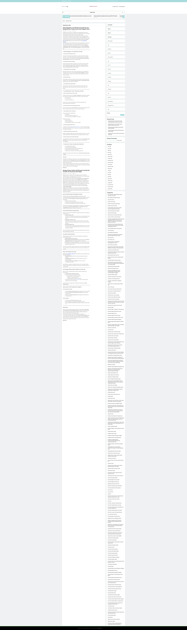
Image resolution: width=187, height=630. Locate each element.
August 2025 (110, 168)
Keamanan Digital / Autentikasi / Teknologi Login (116, 309)
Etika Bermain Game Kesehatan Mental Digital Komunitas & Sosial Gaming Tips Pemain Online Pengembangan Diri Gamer (115, 225)
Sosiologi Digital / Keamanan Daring (114, 516)
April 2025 (109, 176)
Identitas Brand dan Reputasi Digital (113, 266)
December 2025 (110, 160)
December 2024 (110, 184)
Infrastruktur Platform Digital (112, 274)
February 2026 (110, 156)
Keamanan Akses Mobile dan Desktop (114, 297)
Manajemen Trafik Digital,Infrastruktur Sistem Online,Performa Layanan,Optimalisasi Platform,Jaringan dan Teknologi (115, 369)
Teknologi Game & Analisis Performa (114, 579)
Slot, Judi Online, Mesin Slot (112, 514)
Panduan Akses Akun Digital (112, 385)
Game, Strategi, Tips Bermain (112, 244)
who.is (72, 126)
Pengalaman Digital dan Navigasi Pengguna (115, 435)
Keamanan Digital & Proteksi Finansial (114, 315)
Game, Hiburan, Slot (111, 239)
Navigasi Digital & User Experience (113, 374)
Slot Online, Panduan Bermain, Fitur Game (114, 505)
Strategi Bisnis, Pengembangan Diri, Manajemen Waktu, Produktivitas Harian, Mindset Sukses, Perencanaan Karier (115, 525)
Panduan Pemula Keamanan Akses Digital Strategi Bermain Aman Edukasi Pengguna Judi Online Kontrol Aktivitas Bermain (116, 419)
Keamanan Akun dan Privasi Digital (113, 299)
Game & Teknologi (111, 230)
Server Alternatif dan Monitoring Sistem (114, 487)
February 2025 (110, 180)
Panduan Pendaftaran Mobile (112, 426)
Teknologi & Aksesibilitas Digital (113, 537)
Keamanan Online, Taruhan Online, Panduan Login (116, 333)
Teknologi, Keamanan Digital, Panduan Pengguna (116, 598)
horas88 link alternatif (71, 253)
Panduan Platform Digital (112, 431)
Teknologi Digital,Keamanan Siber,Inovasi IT (115, 577)
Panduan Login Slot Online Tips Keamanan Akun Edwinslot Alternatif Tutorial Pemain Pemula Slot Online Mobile (116, 406)
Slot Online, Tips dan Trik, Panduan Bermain (115, 512)
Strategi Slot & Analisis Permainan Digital (114, 528)
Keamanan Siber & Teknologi (112, 337)
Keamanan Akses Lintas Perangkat (113, 295)
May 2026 (109, 150)
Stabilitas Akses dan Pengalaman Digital (114, 518)
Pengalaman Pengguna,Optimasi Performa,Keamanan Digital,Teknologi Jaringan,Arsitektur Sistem (114, 440)
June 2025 (109, 172)
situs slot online (110, 491)
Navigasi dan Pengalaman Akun (113, 372)
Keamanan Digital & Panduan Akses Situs (114, 311)
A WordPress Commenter (112, 140)
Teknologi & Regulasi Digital (112, 559)
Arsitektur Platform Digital (112, 212)
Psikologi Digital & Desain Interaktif (113, 479)
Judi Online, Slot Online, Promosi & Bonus (114, 276)
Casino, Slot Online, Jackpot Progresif (114, 216)
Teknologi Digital (110, 566)
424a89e (65, 30)
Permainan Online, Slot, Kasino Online (114, 468)
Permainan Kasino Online (112, 458)
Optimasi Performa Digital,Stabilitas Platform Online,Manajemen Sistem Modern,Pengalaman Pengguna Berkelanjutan (115, 382)
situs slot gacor (110, 57)
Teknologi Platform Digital (112, 590)
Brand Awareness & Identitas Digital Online (115, 214)
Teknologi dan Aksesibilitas (112, 564)
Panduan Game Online (111, 398)
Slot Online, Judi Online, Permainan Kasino (115, 503)
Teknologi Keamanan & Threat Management (115, 586)
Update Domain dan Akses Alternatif (114, 619)
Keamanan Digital (111, 307)
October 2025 (110, 164)
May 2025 (109, 174)
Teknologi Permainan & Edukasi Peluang (114, 588)
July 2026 (109, 146)
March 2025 (110, 178)
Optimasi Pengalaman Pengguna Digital (114, 378)
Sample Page (92, 12)
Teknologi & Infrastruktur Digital (113, 545)
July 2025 (109, 170)
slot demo (109, 89)
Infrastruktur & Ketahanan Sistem (113, 268)
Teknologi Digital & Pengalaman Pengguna (115, 572)
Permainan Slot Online (111, 470)
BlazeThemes (100, 628)
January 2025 (110, 182)
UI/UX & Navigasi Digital (112, 615)
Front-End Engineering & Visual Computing (115, 228)
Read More (64, 167)
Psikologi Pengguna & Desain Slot (113, 481)
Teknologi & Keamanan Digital (113, 549)
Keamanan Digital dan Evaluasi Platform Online (115, 317)
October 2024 (110, 188)
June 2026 (109, 148)
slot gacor (109, 73)
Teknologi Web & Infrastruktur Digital (114, 594)
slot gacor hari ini (111, 105)
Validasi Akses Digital (111, 621)
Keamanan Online (110, 329)
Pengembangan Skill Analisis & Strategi (114, 451)
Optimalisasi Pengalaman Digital (113, 376)
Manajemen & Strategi (111, 364)
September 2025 (110, 166)
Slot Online (109, 501)
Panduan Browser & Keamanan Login (114, 394)
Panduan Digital (110, 396)
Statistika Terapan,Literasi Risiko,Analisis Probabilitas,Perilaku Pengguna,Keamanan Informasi (114, 521)
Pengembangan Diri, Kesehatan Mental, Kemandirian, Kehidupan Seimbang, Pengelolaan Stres (115, 448)
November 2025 (110, 162)
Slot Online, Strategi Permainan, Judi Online (115, 510)
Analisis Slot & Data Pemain (112, 205)
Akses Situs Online (111, 199)
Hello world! (120, 140)
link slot (109, 53)
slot (108, 61)
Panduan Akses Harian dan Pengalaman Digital (115, 387)
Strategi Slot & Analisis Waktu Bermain (114, 530)
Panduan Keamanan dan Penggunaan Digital (115, 403)
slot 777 (109, 65)
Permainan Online (111, 463)
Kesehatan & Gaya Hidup (112, 350)
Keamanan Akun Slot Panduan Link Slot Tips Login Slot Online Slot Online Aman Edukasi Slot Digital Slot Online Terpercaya (116, 302)
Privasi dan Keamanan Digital (112, 477)
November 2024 (110, 186)
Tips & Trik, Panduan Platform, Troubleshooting (115, 600)
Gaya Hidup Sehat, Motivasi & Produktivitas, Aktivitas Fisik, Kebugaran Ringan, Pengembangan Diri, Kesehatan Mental (116, 263)
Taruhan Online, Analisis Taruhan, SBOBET (114, 535)
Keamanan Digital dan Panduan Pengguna (114, 319)
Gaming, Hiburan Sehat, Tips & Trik (113, 255)
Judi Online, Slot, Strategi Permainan (114, 278)
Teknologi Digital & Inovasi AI (112, 570)
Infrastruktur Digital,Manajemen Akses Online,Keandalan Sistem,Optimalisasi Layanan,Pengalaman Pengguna (114, 271)
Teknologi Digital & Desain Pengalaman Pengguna (116, 568)
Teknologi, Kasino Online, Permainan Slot (114, 596)
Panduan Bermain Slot (111, 392)
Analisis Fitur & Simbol (111, 201)
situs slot (109, 69)
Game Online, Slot (111, 237)
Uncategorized (110, 617)
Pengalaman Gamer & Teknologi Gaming (114, 437)
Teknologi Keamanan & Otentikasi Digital (114, 584)
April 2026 (109, 152)
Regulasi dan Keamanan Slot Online (113, 483)
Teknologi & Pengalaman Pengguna (113, 557)
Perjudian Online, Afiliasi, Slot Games (114, 453)
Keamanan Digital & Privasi (112, 313)
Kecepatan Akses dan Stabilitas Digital (114, 348)
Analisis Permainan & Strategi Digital (114, 203)
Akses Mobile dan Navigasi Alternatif (114, 197)
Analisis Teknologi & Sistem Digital (113, 210)
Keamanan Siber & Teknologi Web (113, 339)
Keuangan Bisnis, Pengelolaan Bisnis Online (115, 355)
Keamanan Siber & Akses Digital (113, 335)
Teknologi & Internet (111, 547)
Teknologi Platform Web (112, 592)
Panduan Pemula (110, 413)
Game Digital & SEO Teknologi (113, 232)
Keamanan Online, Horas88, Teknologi (114, 331)
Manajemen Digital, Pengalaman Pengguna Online (116, 366)
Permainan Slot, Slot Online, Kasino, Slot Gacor (115, 475)
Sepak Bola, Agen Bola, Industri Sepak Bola (115, 485)
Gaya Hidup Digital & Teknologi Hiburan (114, 260)
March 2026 (110, 154)
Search (108, 113)
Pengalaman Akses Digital (112, 433)
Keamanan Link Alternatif (112, 327)
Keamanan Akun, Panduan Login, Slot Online (115, 305)
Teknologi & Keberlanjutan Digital (113, 551)
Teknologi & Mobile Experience (113, 555)
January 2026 (110, 158)
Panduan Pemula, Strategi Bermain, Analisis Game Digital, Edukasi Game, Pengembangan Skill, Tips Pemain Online (116, 423)
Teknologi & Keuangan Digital (112, 553)
